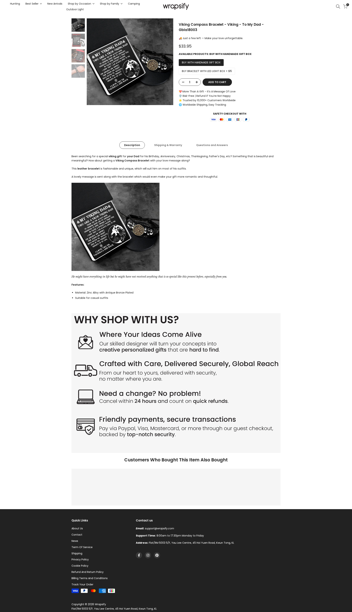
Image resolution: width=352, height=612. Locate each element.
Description (132, 145)
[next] (166, 61)
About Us (77, 528)
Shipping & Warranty (168, 145)
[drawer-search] (338, 6)
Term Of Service (82, 547)
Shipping (77, 553)
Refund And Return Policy (88, 572)
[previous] (94, 61)
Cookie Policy (80, 566)
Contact (77, 535)
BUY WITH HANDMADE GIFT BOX (201, 62)
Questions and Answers (212, 145)
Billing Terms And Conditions (90, 578)
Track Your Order (82, 584)
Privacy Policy (80, 559)
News (75, 541)
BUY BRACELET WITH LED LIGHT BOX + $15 (207, 71)
